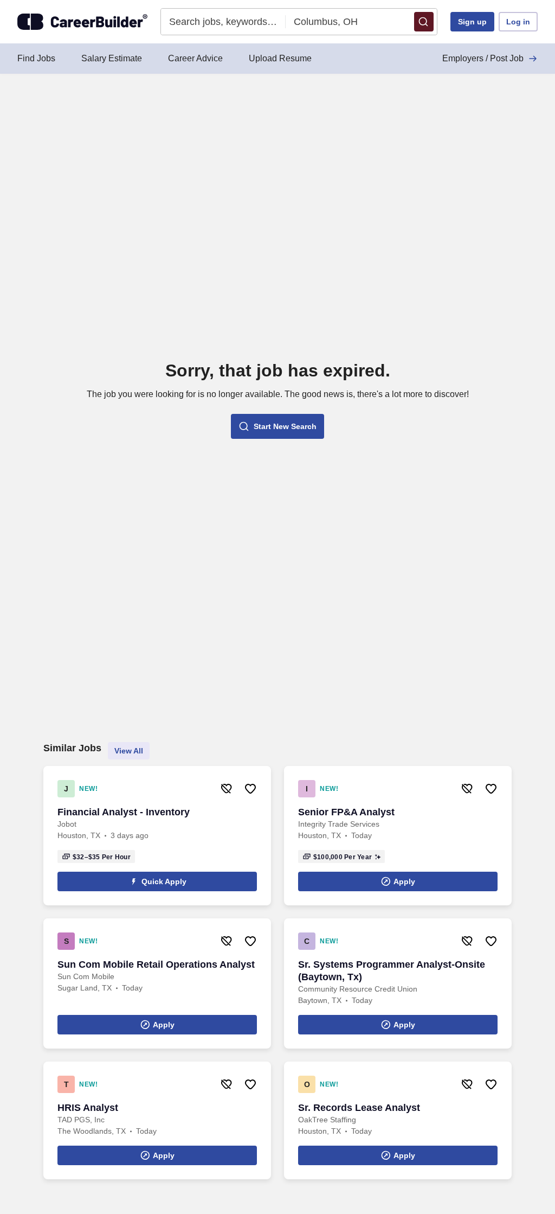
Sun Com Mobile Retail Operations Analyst (156, 964)
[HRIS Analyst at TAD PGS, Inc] (157, 1120)
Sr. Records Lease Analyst (359, 1107)
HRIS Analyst (87, 1107)
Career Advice (195, 58)
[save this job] (250, 788)
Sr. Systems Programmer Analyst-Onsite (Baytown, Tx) (391, 970)
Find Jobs (36, 58)
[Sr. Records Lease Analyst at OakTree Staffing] (398, 1120)
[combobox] (223, 22)
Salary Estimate (111, 58)
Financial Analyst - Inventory (123, 812)
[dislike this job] (226, 788)
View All (128, 750)
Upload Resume (280, 58)
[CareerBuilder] (82, 22)
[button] (424, 21)
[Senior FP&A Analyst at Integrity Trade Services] (398, 835)
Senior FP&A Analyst (346, 812)
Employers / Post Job (483, 58)
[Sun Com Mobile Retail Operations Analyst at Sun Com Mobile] (157, 983)
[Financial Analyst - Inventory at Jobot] (157, 835)
